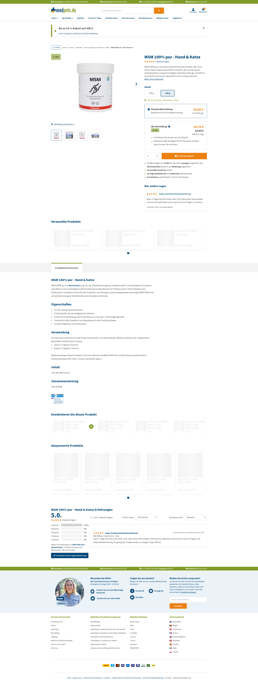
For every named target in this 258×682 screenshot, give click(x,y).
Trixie (132, 629)
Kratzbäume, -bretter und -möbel (104, 640)
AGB (69, 678)
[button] (169, 126)
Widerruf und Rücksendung (61, 640)
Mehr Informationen (153, 79)
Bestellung (55, 633)
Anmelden (178, 606)
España (176, 644)
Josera (133, 637)
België (175, 625)
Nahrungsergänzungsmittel (93, 47)
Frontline (133, 633)
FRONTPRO (134, 648)
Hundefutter (95, 621)
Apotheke (79, 47)
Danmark (176, 640)
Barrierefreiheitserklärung (153, 678)
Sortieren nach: (176, 517)
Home (64, 47)
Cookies (107, 678)
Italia (175, 648)
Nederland (177, 621)
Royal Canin (134, 621)
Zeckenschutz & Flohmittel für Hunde (105, 648)
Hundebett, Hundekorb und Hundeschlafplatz (108, 633)
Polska (175, 652)
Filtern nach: (128, 517)
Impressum (77, 678)
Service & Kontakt (58, 644)
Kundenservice (57, 621)
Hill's (132, 625)
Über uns (54, 648)
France (175, 633)
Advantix (133, 644)
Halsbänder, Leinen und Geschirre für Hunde (108, 629)
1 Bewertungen (162, 61)
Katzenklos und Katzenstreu (102, 637)
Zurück (57, 47)
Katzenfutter (96, 625)
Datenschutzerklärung (93, 678)
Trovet (132, 640)
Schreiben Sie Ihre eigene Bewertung (71, 555)
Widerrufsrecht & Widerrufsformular (126, 678)
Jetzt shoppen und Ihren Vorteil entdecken (78, 33)
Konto (53, 625)
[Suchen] (159, 11)
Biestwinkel (74, 285)
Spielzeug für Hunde (98, 644)
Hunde (71, 47)
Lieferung (54, 629)
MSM (107, 47)
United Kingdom (179, 637)
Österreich (177, 629)
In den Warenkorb (185, 156)
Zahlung (54, 637)
